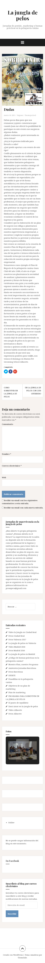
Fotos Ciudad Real (16, 636)
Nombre (6, 454)
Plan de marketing (17, 692)
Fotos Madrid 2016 (16, 650)
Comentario (7, 424)
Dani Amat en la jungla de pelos (23, 706)
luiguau (20, 115)
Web (4, 477)
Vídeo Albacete (15, 710)
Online (11, 822)
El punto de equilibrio (18, 702)
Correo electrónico (12, 465)
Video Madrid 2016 (16, 647)
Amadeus (34, 955)
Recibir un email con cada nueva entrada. (23, 507)
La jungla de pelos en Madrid (21, 654)
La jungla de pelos (23, 15)
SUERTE (12, 675)
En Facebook (12, 860)
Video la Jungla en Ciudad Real (22, 632)
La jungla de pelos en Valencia (22, 643)
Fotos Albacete (15, 713)
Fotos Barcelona (15, 671)
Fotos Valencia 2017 (17, 639)
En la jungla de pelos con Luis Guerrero (33, 390)
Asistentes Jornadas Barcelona (22, 668)
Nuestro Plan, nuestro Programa (23, 664)
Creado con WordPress (13, 955)
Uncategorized (30, 115)
